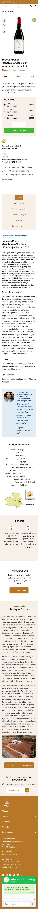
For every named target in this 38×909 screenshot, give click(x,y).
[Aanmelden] (27, 790)
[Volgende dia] (32, 540)
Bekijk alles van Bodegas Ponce (19, 765)
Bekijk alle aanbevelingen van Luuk (23, 430)
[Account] (30, 6)
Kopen (19, 197)
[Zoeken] (6, 6)
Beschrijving (19, 203)
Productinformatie (19, 209)
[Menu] (2, 6)
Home (4, 11)
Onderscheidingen (19, 215)
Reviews (19, 220)
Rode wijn (11, 11)
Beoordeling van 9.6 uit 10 (11, 146)
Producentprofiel (19, 226)
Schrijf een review (19, 590)
